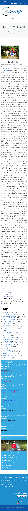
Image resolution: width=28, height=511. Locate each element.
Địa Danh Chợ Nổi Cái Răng (10, 332)
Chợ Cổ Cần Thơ (7, 336)
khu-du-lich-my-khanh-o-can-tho (9, 289)
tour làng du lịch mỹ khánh (7, 294)
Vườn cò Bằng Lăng (8, 350)
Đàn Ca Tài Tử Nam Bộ (9, 320)
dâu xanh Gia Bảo (18, 209)
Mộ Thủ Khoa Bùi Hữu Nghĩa (10, 339)
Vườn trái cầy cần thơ (9, 462)
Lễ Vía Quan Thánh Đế (9, 355)
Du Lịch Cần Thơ (8, 460)
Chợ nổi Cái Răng (7, 353)
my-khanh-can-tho (5, 291)
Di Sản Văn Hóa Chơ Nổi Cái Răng (11, 328)
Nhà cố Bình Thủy (7, 348)
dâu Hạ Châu (10, 126)
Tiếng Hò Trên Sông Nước (10, 314)
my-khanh (13, 291)
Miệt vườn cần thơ (9, 465)
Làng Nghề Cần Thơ (8, 357)
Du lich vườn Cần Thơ (8, 352)
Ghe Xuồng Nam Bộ (8, 321)
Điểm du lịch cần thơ (13, 32)
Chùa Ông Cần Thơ (8, 334)
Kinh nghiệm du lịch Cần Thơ (10, 327)
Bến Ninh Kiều (7, 312)
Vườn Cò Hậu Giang (9, 455)
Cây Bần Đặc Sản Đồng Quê (10, 337)
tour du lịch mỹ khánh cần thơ (8, 296)
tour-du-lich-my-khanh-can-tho (9, 287)
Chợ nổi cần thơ (8, 468)
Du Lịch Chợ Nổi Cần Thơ (10, 457)
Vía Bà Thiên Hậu (7, 341)
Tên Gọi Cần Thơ (7, 323)
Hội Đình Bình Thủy (8, 345)
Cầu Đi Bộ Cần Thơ (8, 325)
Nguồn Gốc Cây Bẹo (8, 318)
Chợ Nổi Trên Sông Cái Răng (10, 316)
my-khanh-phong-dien (6, 292)
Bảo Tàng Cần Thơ (8, 346)
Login (5, 1)
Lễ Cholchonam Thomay (9, 343)
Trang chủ (13, 30)
